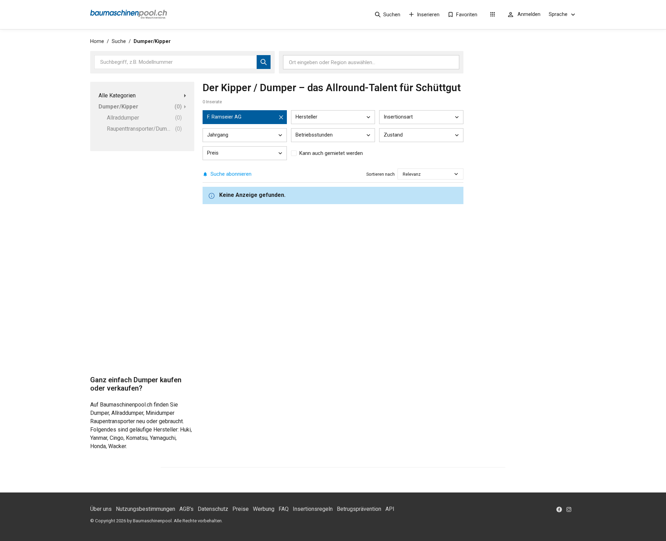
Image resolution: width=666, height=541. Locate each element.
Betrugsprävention (359, 509)
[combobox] (403, 174)
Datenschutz (213, 509)
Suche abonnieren (231, 174)
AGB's (186, 509)
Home (97, 41)
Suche (119, 41)
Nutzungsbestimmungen (145, 509)
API (389, 509)
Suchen (391, 14)
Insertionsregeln (313, 509)
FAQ (284, 509)
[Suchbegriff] (264, 62)
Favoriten (466, 14)
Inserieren (428, 14)
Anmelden (529, 14)
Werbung (263, 509)
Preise (240, 509)
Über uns (101, 509)
